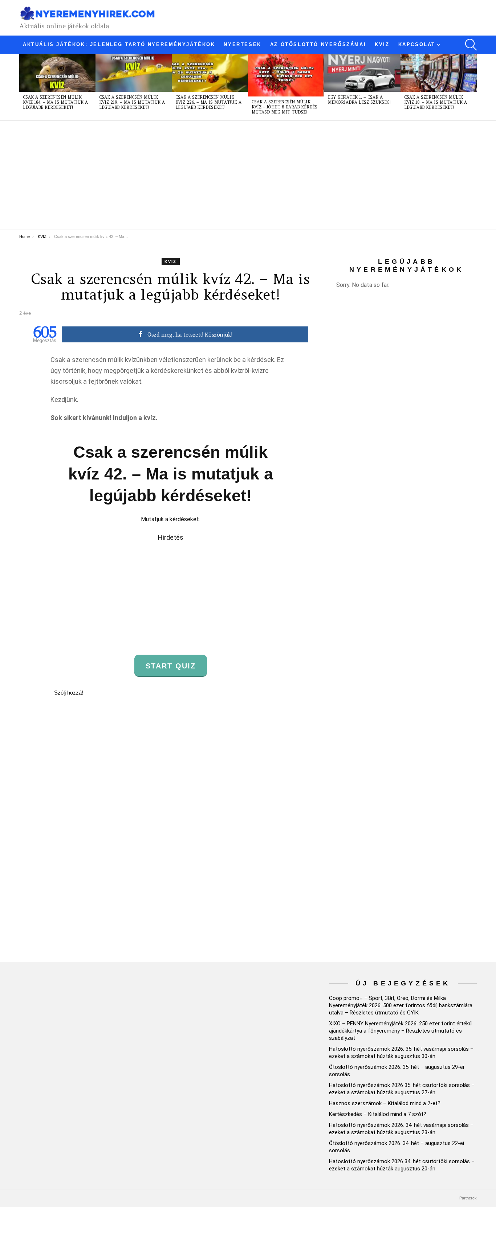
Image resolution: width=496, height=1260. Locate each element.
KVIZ (382, 44)
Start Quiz (171, 666)
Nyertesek (242, 44)
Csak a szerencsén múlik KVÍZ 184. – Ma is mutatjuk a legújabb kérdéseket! (55, 102)
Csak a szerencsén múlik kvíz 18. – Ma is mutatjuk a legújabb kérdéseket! (435, 102)
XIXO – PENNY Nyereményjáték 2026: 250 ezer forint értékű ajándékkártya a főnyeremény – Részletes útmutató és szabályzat (400, 1030)
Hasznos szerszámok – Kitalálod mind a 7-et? (384, 1103)
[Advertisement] (237, 175)
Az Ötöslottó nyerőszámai (318, 44)
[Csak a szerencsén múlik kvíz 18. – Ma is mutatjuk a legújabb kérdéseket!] (439, 73)
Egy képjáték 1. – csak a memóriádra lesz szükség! (359, 100)
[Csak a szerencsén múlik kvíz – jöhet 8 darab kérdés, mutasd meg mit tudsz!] (286, 75)
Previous (23, 87)
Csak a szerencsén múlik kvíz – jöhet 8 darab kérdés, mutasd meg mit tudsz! (285, 107)
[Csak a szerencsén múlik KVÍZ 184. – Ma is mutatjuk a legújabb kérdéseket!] (57, 73)
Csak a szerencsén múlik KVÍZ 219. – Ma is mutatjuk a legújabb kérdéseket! (132, 102)
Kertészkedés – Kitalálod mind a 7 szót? (377, 1114)
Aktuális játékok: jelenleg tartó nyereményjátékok (119, 44)
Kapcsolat (416, 44)
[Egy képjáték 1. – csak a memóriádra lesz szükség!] (362, 73)
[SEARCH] (471, 45)
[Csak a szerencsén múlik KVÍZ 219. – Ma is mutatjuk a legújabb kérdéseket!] (133, 73)
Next (473, 87)
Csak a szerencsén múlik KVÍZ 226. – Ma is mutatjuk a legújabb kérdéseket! (208, 102)
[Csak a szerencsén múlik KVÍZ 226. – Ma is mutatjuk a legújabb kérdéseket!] (210, 73)
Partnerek (468, 1198)
